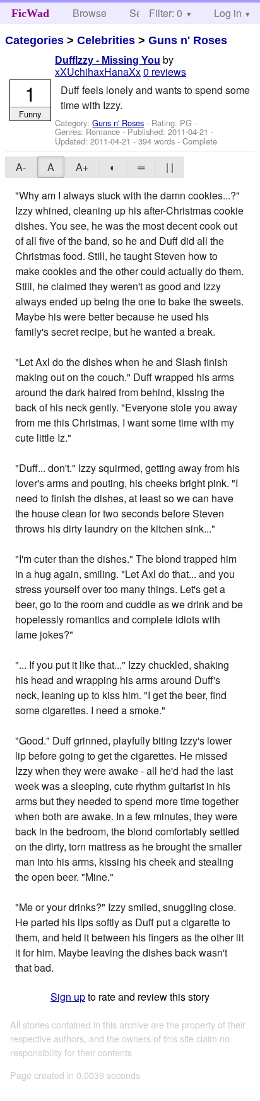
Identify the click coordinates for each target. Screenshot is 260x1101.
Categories (34, 40)
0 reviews (164, 71)
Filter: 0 (165, 13)
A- (21, 167)
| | (170, 167)
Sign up (67, 996)
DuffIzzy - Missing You (107, 60)
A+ (82, 167)
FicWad (30, 13)
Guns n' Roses (187, 40)
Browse (90, 13)
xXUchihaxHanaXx (98, 71)
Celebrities (106, 40)
